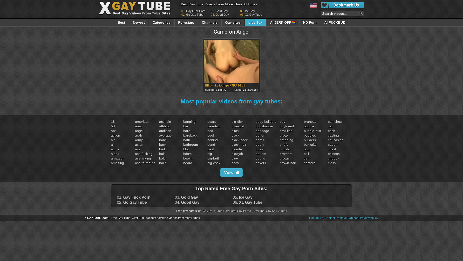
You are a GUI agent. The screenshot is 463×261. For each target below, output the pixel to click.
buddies (310, 135)
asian (139, 144)
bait (162, 153)
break (284, 135)
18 (113, 121)
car (330, 126)
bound (260, 158)
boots (260, 140)
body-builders (266, 121)
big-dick (237, 121)
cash (331, 130)
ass (137, 149)
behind (212, 140)
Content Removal (336, 218)
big (209, 153)
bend (211, 144)
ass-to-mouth (145, 163)
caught (333, 144)
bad (162, 149)
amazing (117, 163)
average (165, 135)
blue (235, 158)
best (210, 149)
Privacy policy (369, 218)
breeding (286, 140)
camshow (335, 121)
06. (247, 202)
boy (282, 121)
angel (139, 130)
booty (260, 144)
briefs (284, 144)
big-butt (213, 158)
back (162, 144)
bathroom (190, 144)
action (115, 135)
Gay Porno (244, 211)
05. (242, 197)
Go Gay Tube (195, 14)
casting (333, 135)
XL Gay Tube (253, 14)
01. (133, 197)
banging (189, 121)
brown (284, 158)
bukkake (310, 144)
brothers (286, 153)
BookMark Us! (342, 5)
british (284, 149)
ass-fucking (143, 153)
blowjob (237, 153)
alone (115, 149)
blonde (237, 149)
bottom (261, 153)
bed (210, 130)
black (235, 135)
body (235, 163)
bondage (262, 130)
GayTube (258, 211)
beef (210, 135)
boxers (261, 163)
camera (309, 163)
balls (162, 163)
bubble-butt (312, 130)
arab (138, 135)
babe (163, 140)
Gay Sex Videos (276, 211)
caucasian (335, 140)
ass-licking (143, 158)
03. (186, 197)
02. (132, 202)
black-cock (240, 140)
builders (310, 140)
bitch (235, 130)
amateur (117, 158)
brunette (310, 121)
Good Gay (222, 14)
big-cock (213, 163)
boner (260, 135)
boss (259, 149)
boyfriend (287, 126)
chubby (333, 158)
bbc (186, 149)
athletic (164, 126)
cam (307, 158)
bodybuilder (264, 126)
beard (187, 163)
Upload (354, 218)
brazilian (286, 130)
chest (332, 149)
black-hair (239, 144)
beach (188, 158)
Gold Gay (222, 11)
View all (231, 172)
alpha (115, 153)
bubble (309, 126)
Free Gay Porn (226, 211)
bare (186, 130)
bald (162, 158)
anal (138, 126)
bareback (190, 135)
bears (211, 121)
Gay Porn (209, 211)
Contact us (316, 218)
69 (113, 126)
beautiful (213, 126)
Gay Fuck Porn (195, 11)
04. (187, 202)
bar (185, 126)
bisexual (238, 126)
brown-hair (288, 163)
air (113, 140)
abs (113, 130)
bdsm (187, 153)
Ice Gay (250, 11)
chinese (334, 153)
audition (165, 130)
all (112, 144)
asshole (165, 121)
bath (186, 140)
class (332, 163)
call (306, 153)
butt (307, 149)
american (142, 121)
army (139, 140)
